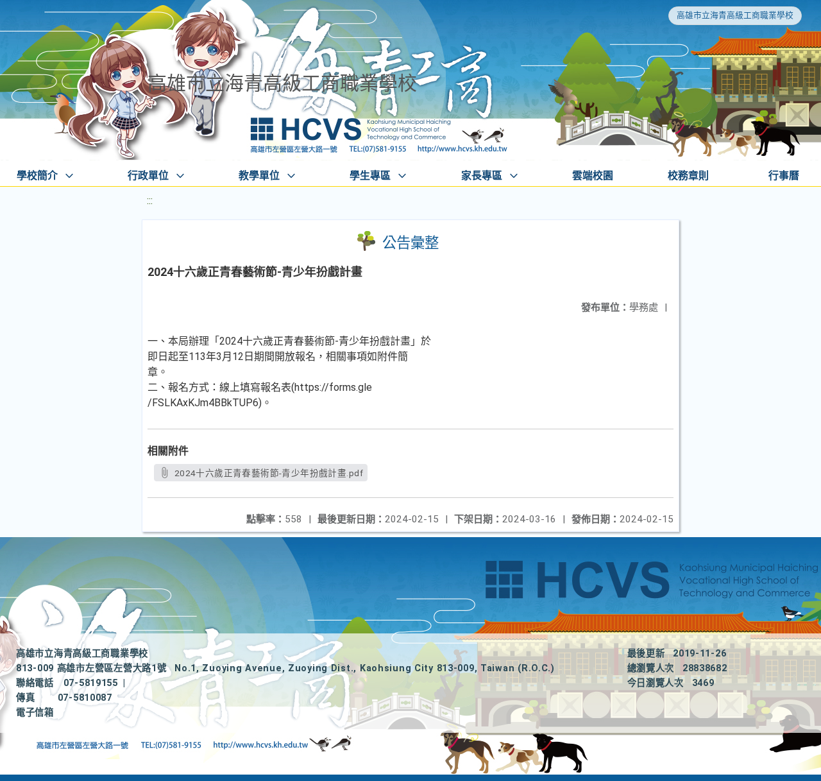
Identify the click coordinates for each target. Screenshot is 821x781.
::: (150, 200)
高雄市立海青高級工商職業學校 (735, 15)
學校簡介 (37, 175)
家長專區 (481, 175)
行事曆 (783, 175)
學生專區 (370, 175)
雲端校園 (592, 175)
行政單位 (148, 175)
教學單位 (259, 175)
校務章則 (688, 175)
